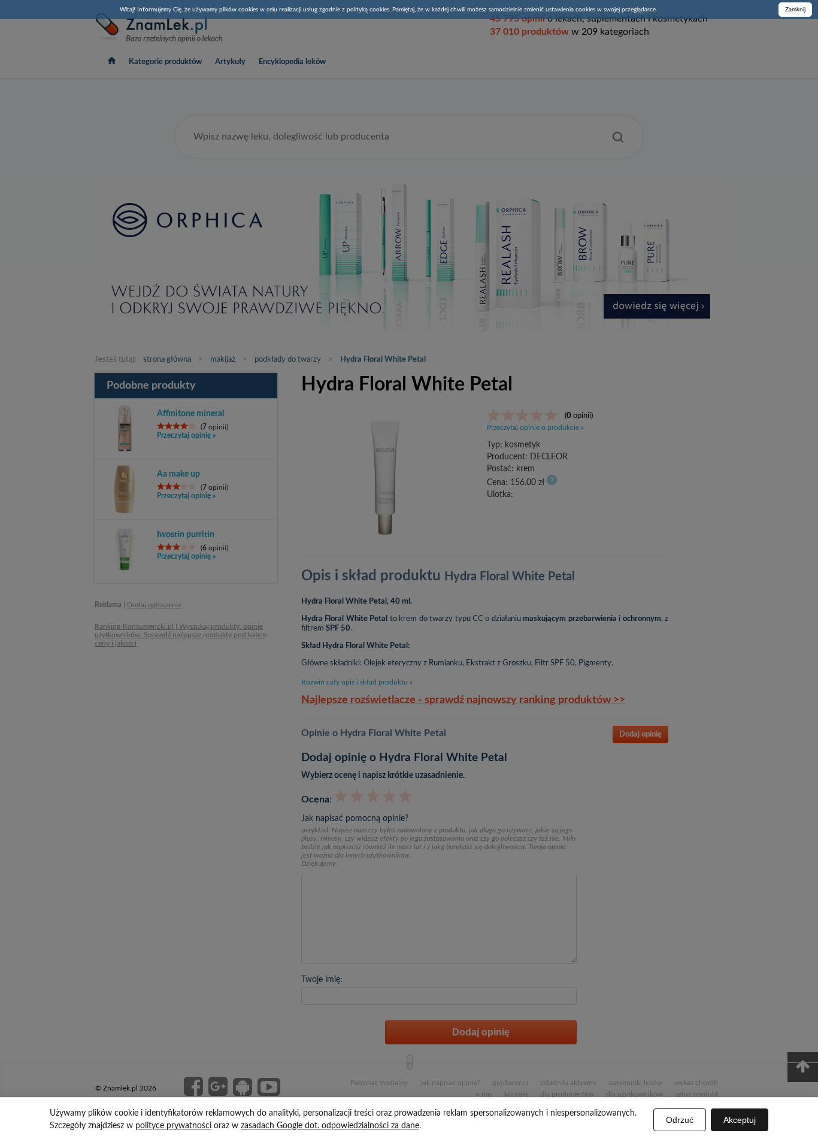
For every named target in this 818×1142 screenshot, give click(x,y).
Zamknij (795, 10)
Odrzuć (679, 1120)
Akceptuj (739, 1120)
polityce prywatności (173, 1126)
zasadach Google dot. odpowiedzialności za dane (330, 1126)
